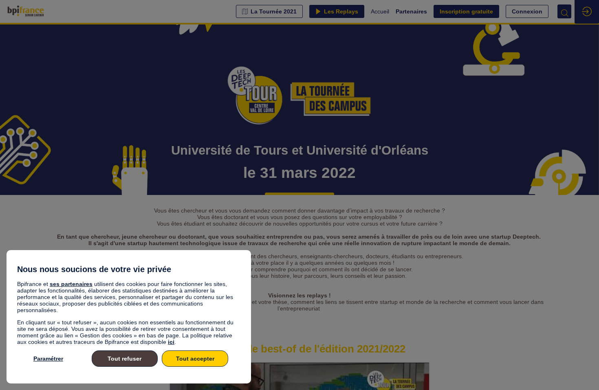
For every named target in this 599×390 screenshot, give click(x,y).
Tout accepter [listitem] (195, 358)
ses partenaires (71, 284)
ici (171, 342)
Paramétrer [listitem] (48, 358)
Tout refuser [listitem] (124, 358)
